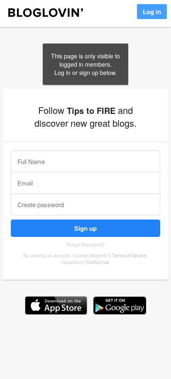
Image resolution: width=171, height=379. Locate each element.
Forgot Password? (85, 244)
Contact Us (97, 261)
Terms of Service (129, 255)
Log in (152, 11)
